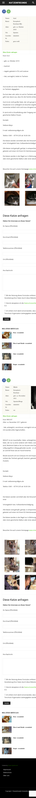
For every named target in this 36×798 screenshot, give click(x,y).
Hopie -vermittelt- (19, 364)
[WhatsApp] (9, 11)
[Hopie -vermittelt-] (7, 367)
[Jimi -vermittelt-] (7, 356)
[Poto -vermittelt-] (7, 335)
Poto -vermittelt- (18, 332)
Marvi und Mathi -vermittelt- (22, 343)
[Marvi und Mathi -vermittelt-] (7, 345)
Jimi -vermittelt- (18, 354)
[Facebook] (4, 11)
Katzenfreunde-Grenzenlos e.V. (22, 791)
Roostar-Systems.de (13, 765)
